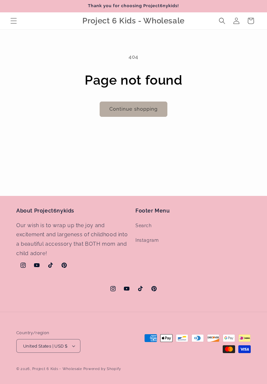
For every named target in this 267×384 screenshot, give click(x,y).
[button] (14, 21)
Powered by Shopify (102, 369)
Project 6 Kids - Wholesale (57, 369)
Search (143, 225)
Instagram (147, 240)
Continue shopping (133, 109)
